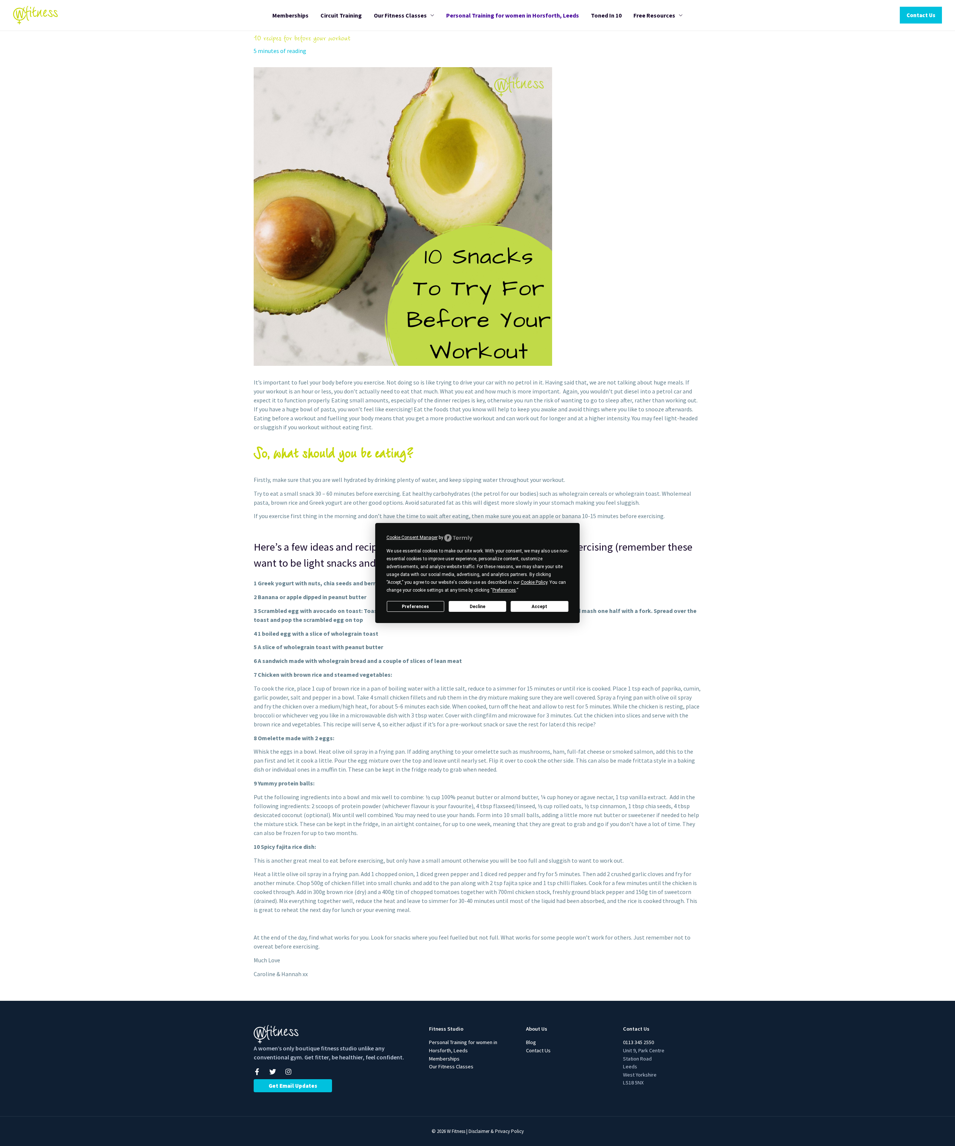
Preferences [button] (504, 590)
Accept (539, 606)
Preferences (415, 606)
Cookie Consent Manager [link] (412, 537)
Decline (477, 606)
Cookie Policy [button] (534, 582)
